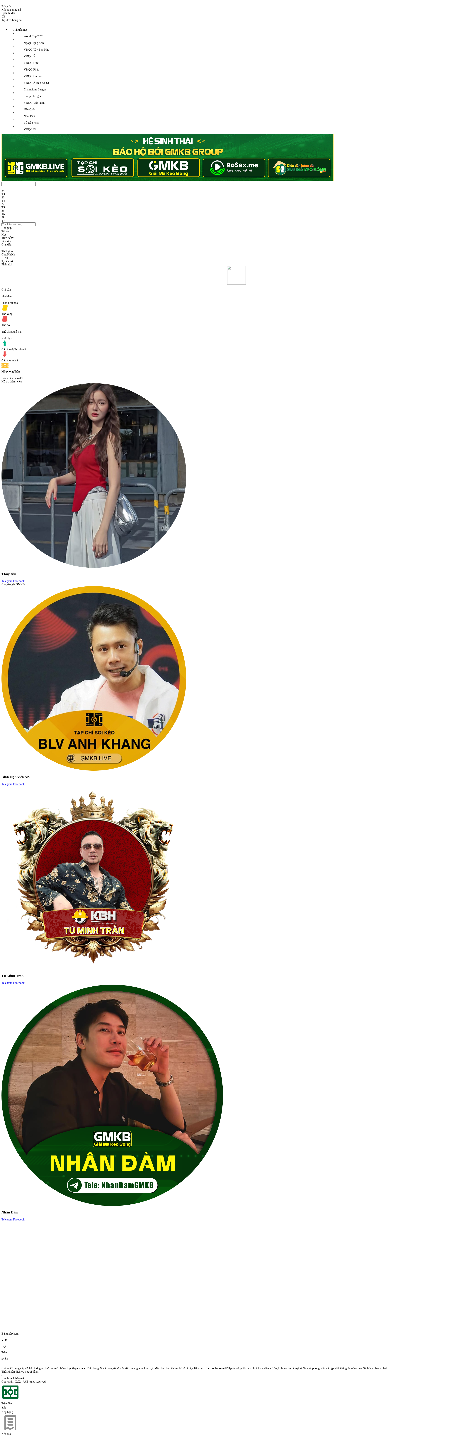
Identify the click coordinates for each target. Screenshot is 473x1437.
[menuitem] (240, 79)
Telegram (6, 581)
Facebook (19, 581)
